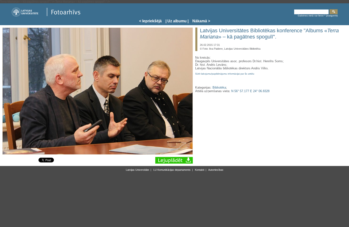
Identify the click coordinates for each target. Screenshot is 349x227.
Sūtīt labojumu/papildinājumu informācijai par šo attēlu (224, 73)
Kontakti (199, 169)
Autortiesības (215, 169)
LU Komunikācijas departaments (172, 169)
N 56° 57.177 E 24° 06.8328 (250, 91)
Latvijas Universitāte (137, 169)
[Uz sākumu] (45, 16)
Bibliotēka (219, 87)
